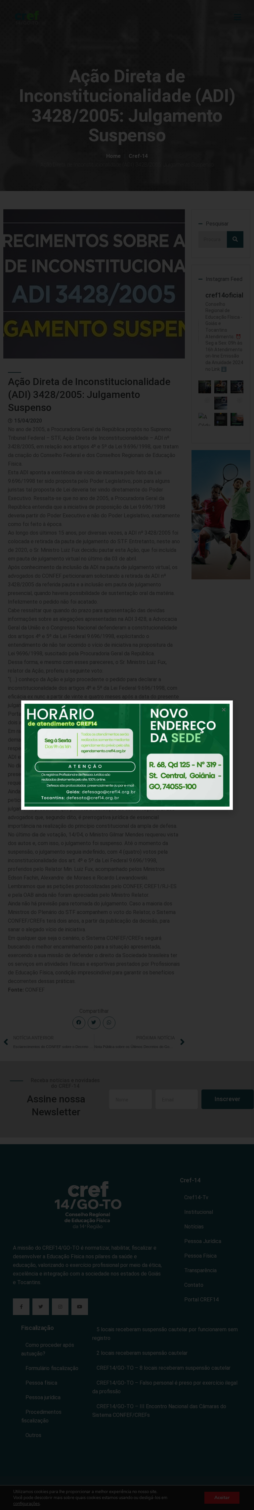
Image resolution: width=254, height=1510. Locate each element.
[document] (127, 755)
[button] (223, 709)
